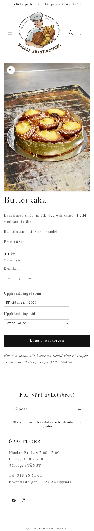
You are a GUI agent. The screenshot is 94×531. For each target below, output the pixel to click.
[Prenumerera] (79, 409)
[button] (10, 32)
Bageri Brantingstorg (53, 528)
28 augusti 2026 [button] (24, 302)
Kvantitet (11, 268)
